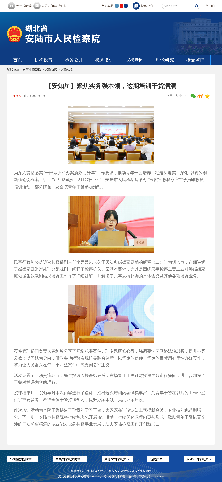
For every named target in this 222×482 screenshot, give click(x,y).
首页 (17, 59)
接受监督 (195, 59)
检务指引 (104, 59)
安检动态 (67, 69)
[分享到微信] (193, 96)
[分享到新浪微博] (200, 96)
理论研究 (165, 59)
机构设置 (44, 59)
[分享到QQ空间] (207, 96)
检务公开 (74, 59)
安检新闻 (135, 59)
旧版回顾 (209, 6)
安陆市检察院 (32, 69)
